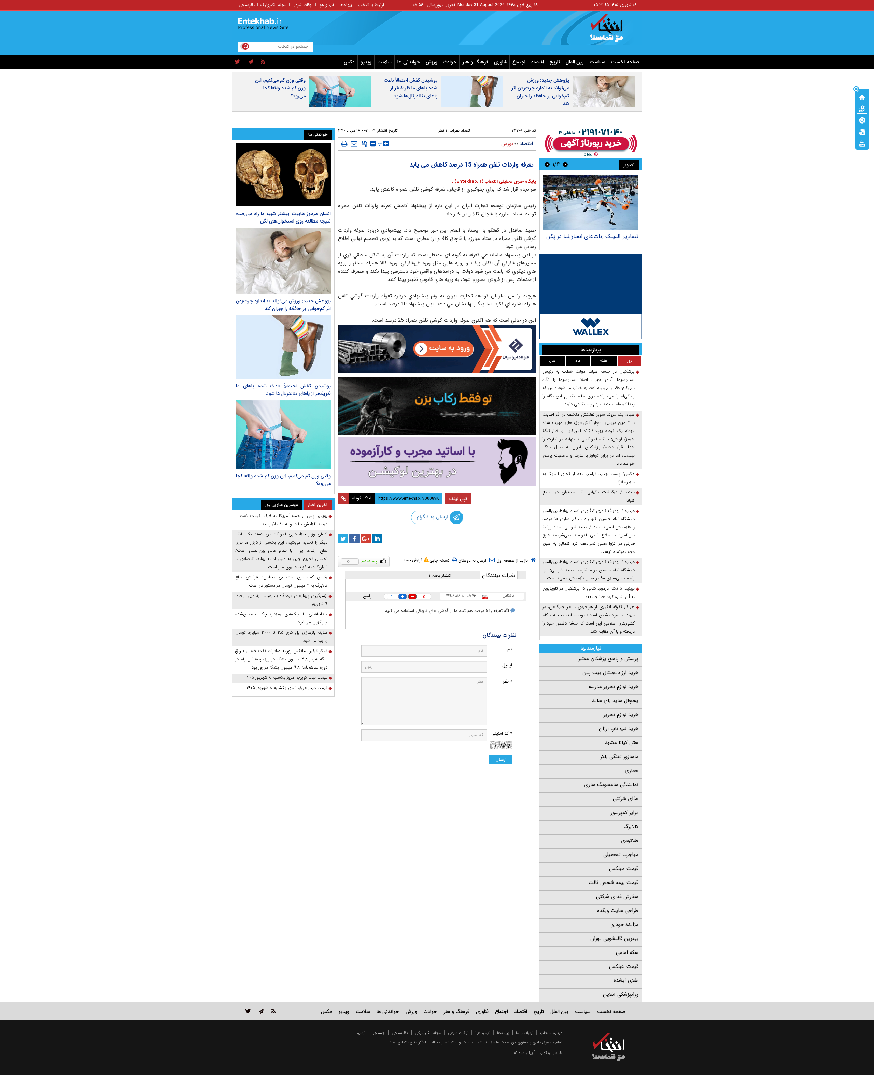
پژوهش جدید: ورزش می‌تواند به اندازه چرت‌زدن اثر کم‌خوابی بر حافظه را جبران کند (540, 92)
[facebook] (354, 538)
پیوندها (346, 5)
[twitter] (237, 62)
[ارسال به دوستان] (354, 143)
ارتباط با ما (524, 1033)
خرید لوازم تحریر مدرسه (613, 687)
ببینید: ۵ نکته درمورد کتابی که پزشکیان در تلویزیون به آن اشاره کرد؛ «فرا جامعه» (588, 592)
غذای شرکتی (625, 798)
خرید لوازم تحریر (621, 715)
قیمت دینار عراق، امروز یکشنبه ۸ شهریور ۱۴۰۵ (286, 687)
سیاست (597, 62)
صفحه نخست (625, 62)
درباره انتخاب (551, 1033)
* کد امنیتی (501, 733)
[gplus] (366, 538)
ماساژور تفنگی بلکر (619, 756)
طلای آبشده (626, 980)
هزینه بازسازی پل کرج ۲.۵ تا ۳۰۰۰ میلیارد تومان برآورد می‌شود (281, 636)
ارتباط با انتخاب (371, 5)
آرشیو (361, 1033)
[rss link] (273, 1011)
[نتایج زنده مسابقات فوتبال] (862, 143)
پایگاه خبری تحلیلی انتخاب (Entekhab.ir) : (494, 181)
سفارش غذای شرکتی (617, 896)
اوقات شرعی (302, 5)
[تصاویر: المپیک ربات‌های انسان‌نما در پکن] (590, 202)
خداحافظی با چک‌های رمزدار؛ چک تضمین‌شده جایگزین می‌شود (281, 618)
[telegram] (250, 62)
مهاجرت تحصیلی (620, 854)
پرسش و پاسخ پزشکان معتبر (608, 659)
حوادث (449, 62)
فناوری (500, 62)
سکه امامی (627, 952)
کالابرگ (630, 826)
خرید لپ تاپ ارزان (618, 729)
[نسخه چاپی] (344, 143)
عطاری (631, 770)
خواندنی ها (408, 62)
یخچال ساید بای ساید (615, 701)
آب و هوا (326, 5)
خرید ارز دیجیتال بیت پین (610, 673)
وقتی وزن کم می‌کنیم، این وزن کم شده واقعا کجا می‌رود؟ (280, 88)
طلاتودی (629, 840)
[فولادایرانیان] (437, 349)
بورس (507, 144)
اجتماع (518, 62)
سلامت (384, 62)
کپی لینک (458, 498)
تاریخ (555, 62)
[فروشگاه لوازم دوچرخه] (437, 406)
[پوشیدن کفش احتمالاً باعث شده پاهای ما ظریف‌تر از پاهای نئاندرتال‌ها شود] (283, 346)
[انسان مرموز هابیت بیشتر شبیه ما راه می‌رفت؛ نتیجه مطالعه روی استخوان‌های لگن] (283, 174)
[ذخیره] (364, 144)
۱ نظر (443, 130)
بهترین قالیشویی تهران (614, 938)
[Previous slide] (565, 164)
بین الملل (575, 62)
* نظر (507, 681)
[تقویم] (862, 131)
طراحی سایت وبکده (617, 910)
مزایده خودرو (624, 924)
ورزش (431, 62)
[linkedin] (377, 538)
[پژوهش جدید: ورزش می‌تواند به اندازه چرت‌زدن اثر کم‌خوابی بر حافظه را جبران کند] (283, 261)
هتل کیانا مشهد (621, 743)
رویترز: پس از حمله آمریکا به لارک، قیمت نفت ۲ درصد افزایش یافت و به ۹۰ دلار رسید (281, 520)
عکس (349, 62)
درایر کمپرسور (624, 812)
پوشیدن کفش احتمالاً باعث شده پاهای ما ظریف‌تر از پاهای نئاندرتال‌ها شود (410, 88)
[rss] (263, 62)
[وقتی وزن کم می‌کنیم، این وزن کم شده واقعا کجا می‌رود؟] (283, 434)
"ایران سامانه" (523, 1052)
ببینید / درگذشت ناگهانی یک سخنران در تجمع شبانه (588, 496)
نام (509, 649)
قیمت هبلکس (623, 868)
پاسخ (367, 596)
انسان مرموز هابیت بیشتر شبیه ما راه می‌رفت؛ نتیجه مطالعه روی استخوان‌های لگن (283, 217)
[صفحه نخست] (862, 96)
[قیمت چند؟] (862, 108)
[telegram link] (261, 1011)
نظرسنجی (247, 5)
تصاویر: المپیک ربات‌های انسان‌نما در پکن (592, 236)
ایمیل (507, 665)
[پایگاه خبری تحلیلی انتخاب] (612, 31)
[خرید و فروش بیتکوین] (590, 296)
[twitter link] (248, 1011)
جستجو (378, 1033)
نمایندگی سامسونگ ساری (611, 784)
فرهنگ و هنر (475, 62)
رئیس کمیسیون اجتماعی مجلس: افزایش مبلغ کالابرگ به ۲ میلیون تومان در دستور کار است (281, 581)
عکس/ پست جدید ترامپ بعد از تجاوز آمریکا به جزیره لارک (588, 478)
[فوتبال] (862, 120)
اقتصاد (537, 62)
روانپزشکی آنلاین (620, 994)
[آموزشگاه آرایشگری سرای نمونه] (437, 461)
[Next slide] (547, 164)
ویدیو (366, 62)
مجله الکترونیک (273, 5)
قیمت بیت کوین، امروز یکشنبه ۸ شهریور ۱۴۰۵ (286, 677)
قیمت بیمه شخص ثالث (613, 882)
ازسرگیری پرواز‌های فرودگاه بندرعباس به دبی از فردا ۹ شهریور (281, 599)
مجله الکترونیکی (428, 1033)
